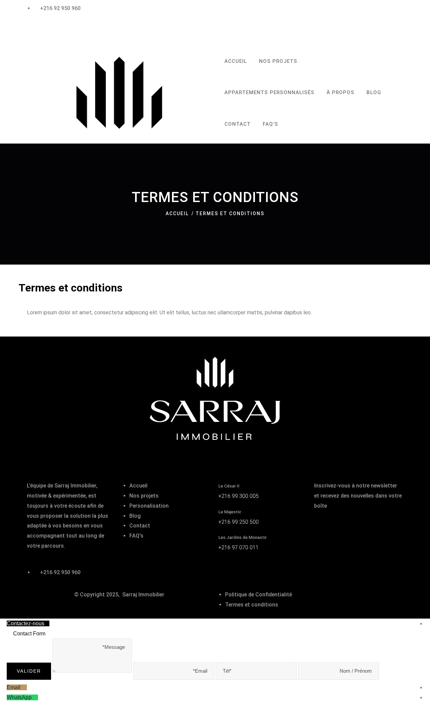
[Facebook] (35, 27)
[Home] (119, 93)
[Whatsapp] (71, 27)
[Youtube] (377, 526)
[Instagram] (53, 27)
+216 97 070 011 (238, 547)
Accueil (177, 213)
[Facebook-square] (322, 526)
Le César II (229, 485)
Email (13, 687)
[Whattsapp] (35, 697)
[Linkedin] (358, 526)
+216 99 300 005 (238, 496)
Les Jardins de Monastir (242, 537)
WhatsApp (19, 697)
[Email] (23, 687)
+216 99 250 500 (238, 522)
